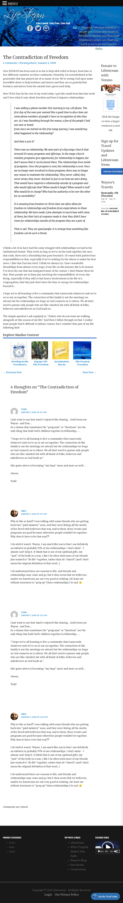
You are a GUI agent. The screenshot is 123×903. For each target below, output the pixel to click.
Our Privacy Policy (67, 894)
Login (48, 894)
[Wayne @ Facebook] (30, 28)
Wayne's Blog (78, 860)
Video (12, 851)
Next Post (89, 372)
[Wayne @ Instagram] (46, 28)
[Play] (99, 851)
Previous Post (12, 372)
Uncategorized (27, 63)
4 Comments (10, 63)
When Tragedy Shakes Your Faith (79, 851)
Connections (78, 869)
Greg (23, 511)
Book (11, 847)
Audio (12, 842)
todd (24, 409)
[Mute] (115, 851)
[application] (107, 847)
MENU (13, 4)
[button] (108, 847)
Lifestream (77, 842)
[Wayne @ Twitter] (38, 28)
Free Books (77, 864)
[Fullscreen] (118, 851)
